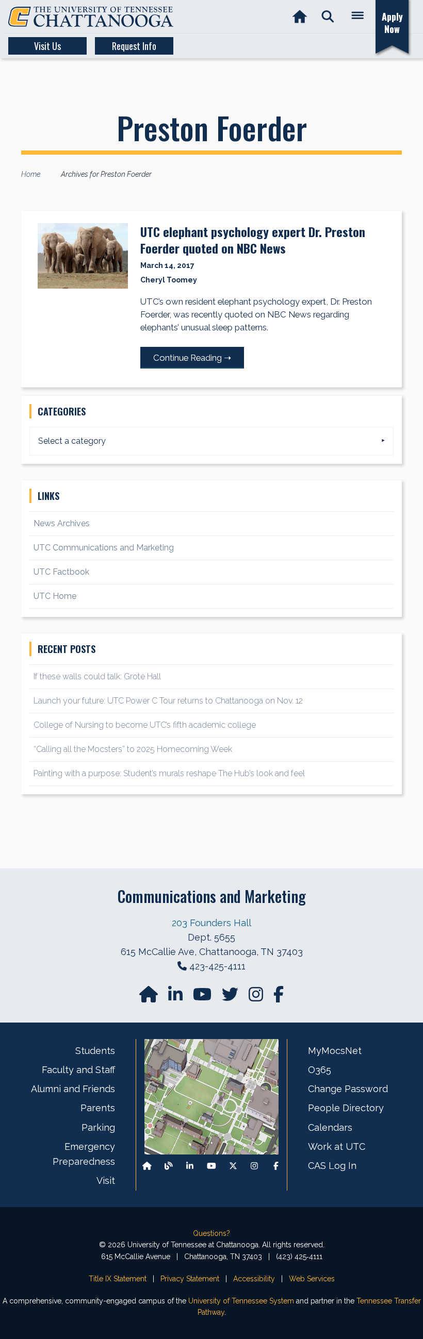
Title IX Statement (118, 1279)
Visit (105, 1180)
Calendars (330, 1127)
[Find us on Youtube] (211, 1166)
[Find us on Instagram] (257, 997)
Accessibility (254, 1279)
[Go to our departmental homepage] (149, 997)
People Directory (346, 1107)
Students (95, 1050)
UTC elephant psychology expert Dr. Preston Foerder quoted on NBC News (252, 239)
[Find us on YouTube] (203, 997)
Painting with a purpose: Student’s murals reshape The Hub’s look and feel (169, 773)
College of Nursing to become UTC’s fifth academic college (145, 725)
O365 (319, 1069)
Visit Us (47, 46)
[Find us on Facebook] (276, 1166)
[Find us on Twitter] (231, 997)
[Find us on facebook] (278, 997)
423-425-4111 (217, 966)
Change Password (348, 1088)
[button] (328, 17)
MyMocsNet (335, 1050)
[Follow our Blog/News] (169, 1166)
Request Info (134, 46)
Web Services (312, 1279)
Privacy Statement (189, 1279)
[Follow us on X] (233, 1166)
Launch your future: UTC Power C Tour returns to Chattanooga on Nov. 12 (168, 701)
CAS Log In (332, 1165)
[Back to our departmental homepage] (147, 1166)
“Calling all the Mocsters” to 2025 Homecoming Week (134, 749)
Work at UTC (336, 1146)
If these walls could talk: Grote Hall (97, 676)
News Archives (62, 523)
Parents (97, 1107)
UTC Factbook (61, 572)
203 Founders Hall (211, 922)
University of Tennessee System (241, 1301)
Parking (98, 1127)
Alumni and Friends (73, 1088)
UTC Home (55, 596)
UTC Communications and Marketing (104, 548)
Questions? (211, 1233)
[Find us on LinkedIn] (176, 997)
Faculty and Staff (78, 1069)
